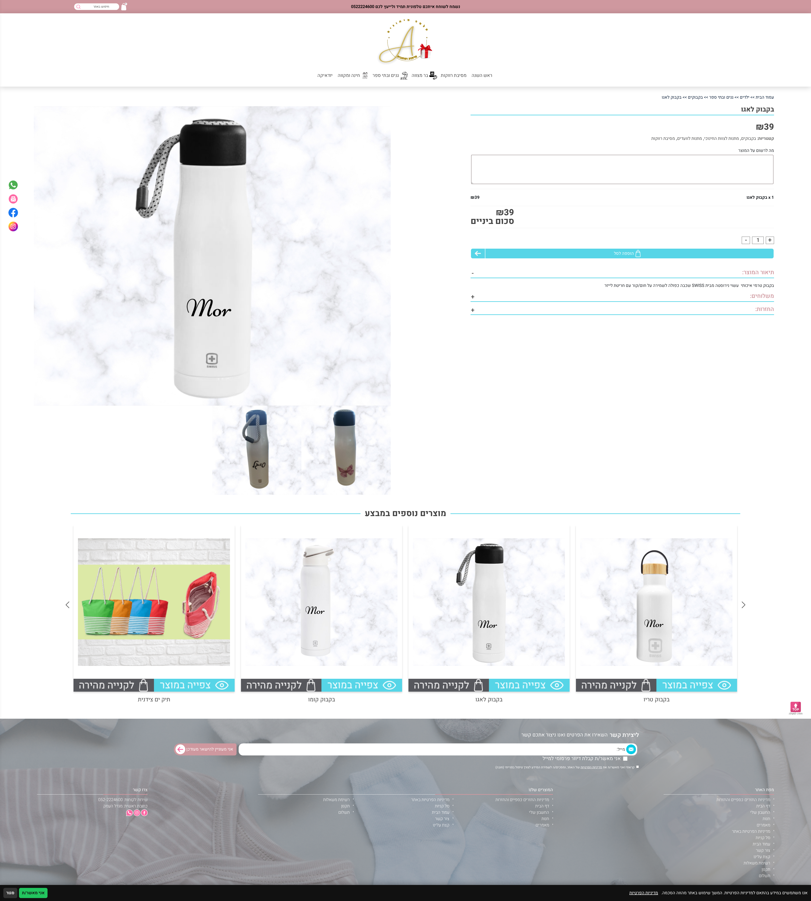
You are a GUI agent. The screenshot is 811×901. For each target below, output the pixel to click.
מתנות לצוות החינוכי (721, 138)
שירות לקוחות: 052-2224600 (123, 800)
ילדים (744, 97)
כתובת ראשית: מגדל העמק (125, 806)
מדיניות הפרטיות (591, 767)
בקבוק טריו (656, 699)
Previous (743, 605)
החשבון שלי (760, 812)
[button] (13, 198)
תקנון (766, 869)
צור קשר (763, 850)
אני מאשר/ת (33, 893)
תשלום (764, 876)
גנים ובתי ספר (721, 97)
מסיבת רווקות (663, 138)
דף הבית (763, 806)
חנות (766, 819)
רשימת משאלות (757, 863)
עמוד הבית (765, 97)
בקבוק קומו (321, 699)
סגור (10, 893)
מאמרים (763, 825)
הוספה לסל (624, 253)
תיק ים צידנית (154, 699)
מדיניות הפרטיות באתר (751, 831)
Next (67, 605)
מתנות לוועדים (689, 138)
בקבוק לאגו (488, 699)
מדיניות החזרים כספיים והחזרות (743, 800)
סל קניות (763, 838)
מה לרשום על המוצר (756, 150)
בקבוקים (695, 97)
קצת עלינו (762, 857)
